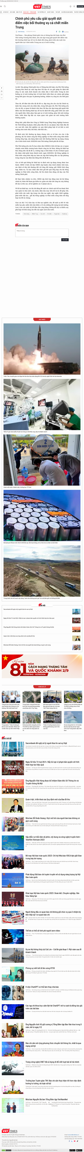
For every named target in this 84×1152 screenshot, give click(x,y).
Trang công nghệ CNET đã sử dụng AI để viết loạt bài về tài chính (52, 1062)
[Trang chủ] (1, 12)
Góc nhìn (12, 12)
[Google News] (65, 31)
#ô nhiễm (49, 214)
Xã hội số (5, 12)
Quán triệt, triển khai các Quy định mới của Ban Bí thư (19, 636)
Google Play (79, 1150)
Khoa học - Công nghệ (29, 12)
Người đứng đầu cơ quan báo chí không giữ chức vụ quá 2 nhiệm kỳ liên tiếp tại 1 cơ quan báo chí (53, 913)
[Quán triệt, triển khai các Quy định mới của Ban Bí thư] (76, 638)
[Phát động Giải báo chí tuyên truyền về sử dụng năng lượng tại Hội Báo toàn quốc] (13, 880)
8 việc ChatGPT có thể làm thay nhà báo (42, 987)
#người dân (57, 214)
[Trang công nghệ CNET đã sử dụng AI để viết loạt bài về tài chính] (13, 1067)
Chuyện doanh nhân (67, 12)
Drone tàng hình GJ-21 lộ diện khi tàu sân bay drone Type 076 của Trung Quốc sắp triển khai (73, 727)
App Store (72, 1150)
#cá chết (43, 214)
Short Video (50, 12)
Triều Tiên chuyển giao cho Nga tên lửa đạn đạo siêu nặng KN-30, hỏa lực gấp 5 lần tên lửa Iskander (33, 376)
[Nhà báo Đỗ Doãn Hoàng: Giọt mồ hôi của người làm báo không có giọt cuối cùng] (76, 647)
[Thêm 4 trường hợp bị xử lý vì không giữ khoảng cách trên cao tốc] (52, 717)
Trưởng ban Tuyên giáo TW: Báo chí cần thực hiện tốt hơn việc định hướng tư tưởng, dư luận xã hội (53, 1082)
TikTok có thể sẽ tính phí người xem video (43, 930)
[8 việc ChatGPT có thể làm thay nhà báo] (13, 992)
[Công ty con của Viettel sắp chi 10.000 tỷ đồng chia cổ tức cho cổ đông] (73, 697)
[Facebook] (56, 31)
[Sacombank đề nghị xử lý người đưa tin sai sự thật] (76, 611)
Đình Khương (21, 31)
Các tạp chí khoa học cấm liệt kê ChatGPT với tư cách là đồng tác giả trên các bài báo (54, 1007)
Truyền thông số (79, 12)
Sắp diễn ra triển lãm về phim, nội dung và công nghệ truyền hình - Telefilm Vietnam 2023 (53, 838)
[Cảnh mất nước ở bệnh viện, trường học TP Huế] (42, 460)
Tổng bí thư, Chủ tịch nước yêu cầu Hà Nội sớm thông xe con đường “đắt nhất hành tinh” (10, 706)
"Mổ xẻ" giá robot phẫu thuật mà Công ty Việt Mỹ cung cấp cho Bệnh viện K (25, 432)
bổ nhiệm (49, 1103)
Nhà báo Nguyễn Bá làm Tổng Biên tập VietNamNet (47, 1099)
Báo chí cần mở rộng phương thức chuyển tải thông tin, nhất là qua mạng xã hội (53, 1044)
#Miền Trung (35, 214)
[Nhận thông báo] (71, 6)
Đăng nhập (80, 6)
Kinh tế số (19, 12)
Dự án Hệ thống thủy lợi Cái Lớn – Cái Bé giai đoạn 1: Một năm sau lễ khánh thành (53, 950)
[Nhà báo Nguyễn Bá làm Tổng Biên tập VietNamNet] (13, 1105)
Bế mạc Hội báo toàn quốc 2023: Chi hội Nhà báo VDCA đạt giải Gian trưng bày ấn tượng (54, 857)
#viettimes (64, 214)
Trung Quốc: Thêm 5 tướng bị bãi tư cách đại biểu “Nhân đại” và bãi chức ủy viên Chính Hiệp (11, 726)
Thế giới (57, 12)
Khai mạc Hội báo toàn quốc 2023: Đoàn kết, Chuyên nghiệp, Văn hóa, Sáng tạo (52, 894)
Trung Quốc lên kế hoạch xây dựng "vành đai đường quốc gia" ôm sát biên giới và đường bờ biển (32, 598)
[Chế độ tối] (74, 6)
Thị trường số (41, 12)
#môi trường (26, 214)
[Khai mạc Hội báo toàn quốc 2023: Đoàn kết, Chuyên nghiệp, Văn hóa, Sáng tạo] (13, 899)
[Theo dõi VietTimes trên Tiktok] (77, 1141)
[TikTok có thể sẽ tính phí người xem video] (13, 936)
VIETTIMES (42, 6)
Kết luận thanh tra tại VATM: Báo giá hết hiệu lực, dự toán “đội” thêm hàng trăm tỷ (51, 706)
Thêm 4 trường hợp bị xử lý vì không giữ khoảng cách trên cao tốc (51, 726)
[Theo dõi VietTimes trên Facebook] (69, 1141)
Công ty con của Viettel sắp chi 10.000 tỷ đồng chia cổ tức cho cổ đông (73, 706)
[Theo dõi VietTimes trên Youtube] (74, 1141)
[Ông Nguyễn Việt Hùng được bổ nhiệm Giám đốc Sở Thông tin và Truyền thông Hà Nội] (76, 629)
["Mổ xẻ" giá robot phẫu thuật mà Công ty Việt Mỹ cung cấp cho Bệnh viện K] (42, 404)
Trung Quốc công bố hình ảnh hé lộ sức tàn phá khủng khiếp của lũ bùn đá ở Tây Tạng (31, 706)
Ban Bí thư (27, 919)
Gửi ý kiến (65, 239)
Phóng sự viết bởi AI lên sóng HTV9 (40, 968)
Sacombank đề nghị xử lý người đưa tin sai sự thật (18, 609)
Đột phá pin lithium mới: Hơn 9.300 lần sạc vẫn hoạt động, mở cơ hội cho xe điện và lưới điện (31, 543)
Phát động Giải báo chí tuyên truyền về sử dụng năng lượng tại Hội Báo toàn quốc (53, 875)
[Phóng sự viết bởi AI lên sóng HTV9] (13, 974)
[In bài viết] (60, 32)
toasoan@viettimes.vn (73, 1134)
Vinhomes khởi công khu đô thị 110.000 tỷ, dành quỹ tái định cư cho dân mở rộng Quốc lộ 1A (32, 727)
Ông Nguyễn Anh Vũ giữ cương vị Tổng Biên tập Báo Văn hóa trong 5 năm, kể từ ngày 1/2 (54, 1025)
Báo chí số (7, 738)
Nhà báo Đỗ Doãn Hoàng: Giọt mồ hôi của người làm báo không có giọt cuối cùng (27, 645)
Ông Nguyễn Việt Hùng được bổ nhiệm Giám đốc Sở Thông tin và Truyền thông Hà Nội (29, 627)
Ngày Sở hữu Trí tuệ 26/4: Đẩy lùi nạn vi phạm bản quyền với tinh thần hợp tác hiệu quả (29, 618)
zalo (72, 1141)
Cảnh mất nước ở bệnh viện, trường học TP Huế (17, 487)
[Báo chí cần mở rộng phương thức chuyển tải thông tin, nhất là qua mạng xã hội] (13, 1049)
